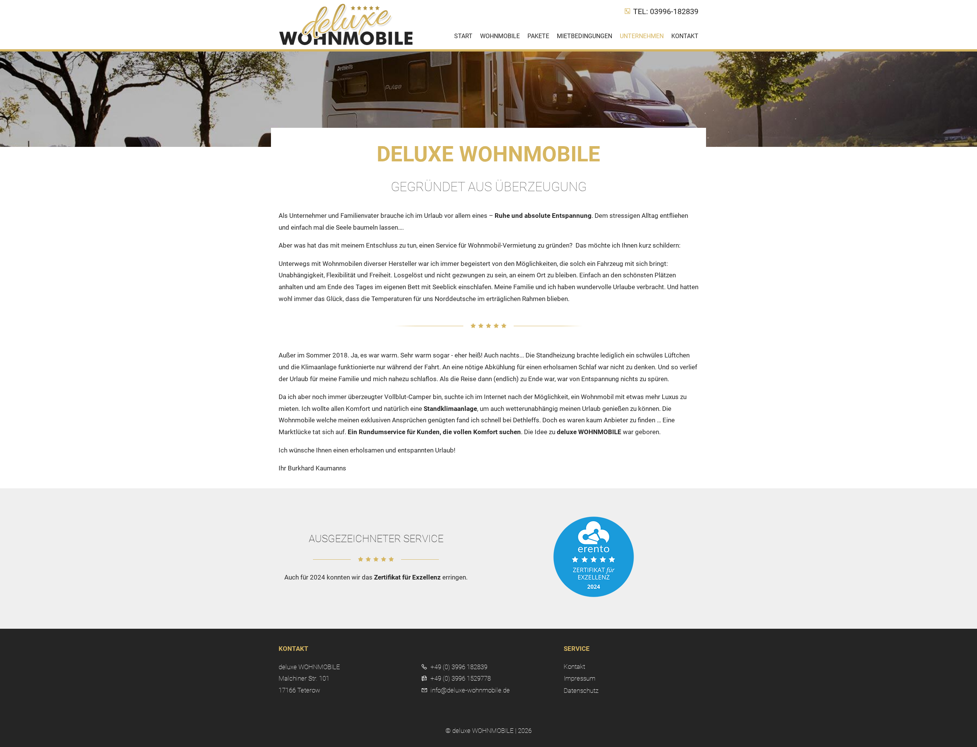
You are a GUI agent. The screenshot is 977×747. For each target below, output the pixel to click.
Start (463, 36)
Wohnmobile (500, 36)
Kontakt (684, 36)
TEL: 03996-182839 (664, 11)
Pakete (538, 36)
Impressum (579, 678)
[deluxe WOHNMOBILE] (346, 43)
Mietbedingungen (584, 36)
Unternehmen (642, 36)
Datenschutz (581, 690)
